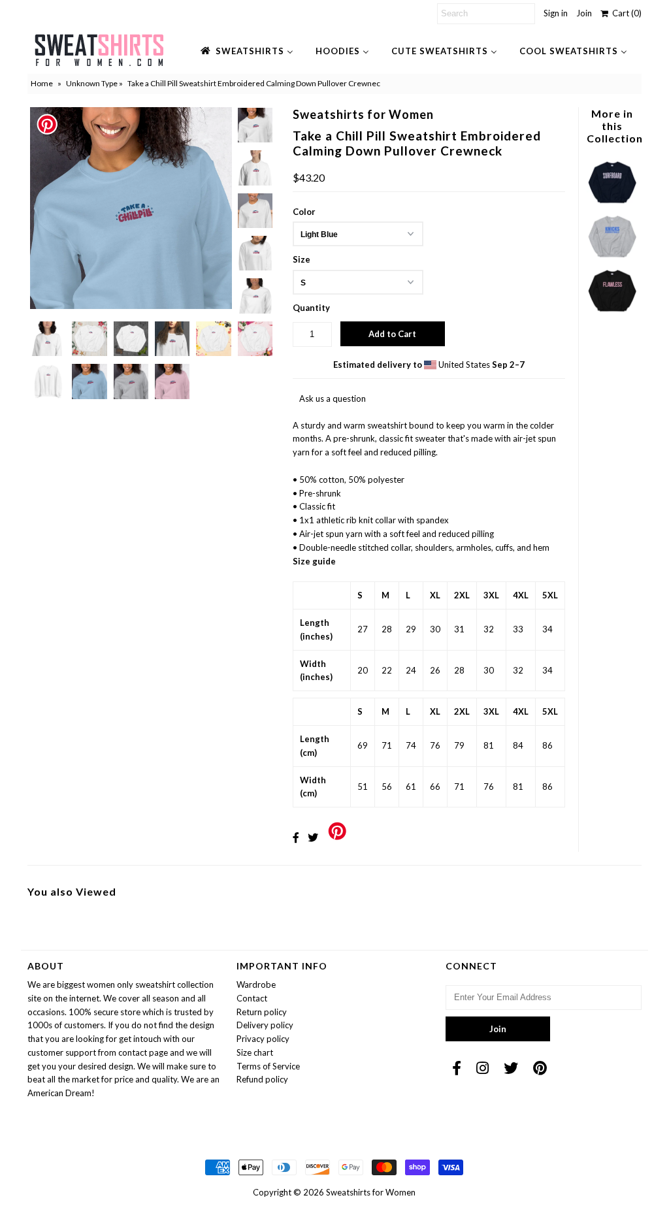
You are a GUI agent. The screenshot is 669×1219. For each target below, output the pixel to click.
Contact (252, 998)
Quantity (311, 307)
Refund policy (262, 1079)
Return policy (262, 1012)
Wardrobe (256, 984)
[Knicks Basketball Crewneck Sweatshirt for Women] (612, 258)
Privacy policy (263, 1038)
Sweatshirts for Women (371, 1192)
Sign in (556, 13)
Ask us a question (332, 398)
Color (304, 211)
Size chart (255, 1052)
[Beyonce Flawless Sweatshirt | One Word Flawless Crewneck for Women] (612, 313)
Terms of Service (268, 1066)
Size (301, 259)
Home (42, 83)
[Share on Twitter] (313, 837)
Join (584, 13)
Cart (625, 13)
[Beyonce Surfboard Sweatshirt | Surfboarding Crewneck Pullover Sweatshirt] (612, 204)
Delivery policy (265, 1025)
